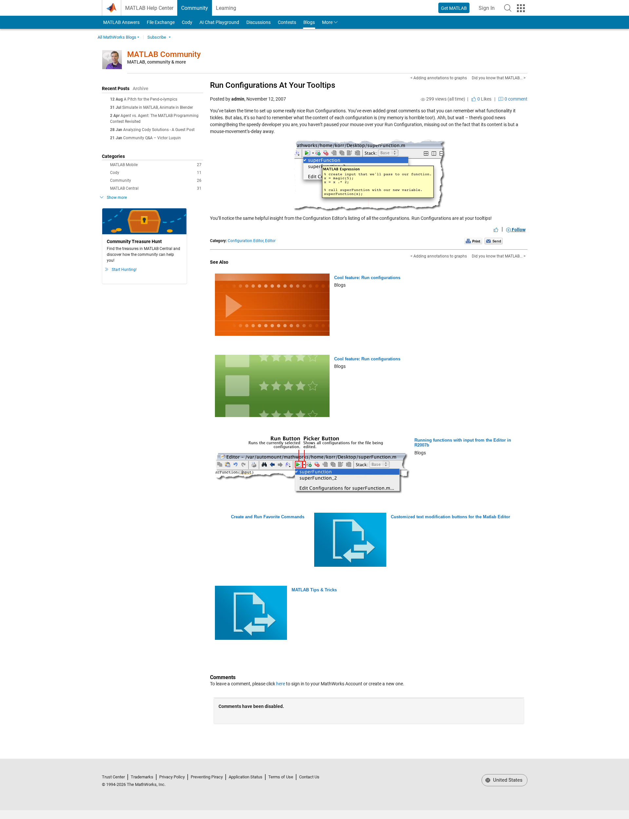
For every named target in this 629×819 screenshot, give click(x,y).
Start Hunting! (124, 269)
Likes (483, 99)
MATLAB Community (164, 54)
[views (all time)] (423, 99)
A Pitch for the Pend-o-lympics (150, 99)
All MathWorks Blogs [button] (117, 37)
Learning (226, 8)
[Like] (496, 229)
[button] (507, 8)
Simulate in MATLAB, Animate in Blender (157, 107)
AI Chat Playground (219, 22)
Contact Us (309, 776)
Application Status (245, 776)
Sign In (489, 10)
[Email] (493, 240)
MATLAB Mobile (155, 164)
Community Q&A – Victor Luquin (152, 138)
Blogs (309, 22)
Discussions (258, 22)
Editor (270, 240)
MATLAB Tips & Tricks (314, 589)
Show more (117, 197)
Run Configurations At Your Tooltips (272, 85)
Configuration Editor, (246, 240)
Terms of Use (280, 776)
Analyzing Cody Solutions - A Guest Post (159, 129)
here (280, 683)
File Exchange (161, 22)
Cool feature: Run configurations (367, 277)
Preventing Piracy (207, 776)
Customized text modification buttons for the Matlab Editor (450, 516)
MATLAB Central (155, 188)
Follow (518, 229)
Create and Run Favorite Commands (267, 516)
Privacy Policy (172, 776)
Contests (287, 22)
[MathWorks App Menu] (521, 8)
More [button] (327, 22)
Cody (187, 22)
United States (507, 780)
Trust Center (113, 776)
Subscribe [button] (156, 37)
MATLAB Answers (121, 22)
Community (194, 8)
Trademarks (142, 776)
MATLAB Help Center (149, 8)
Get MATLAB (454, 8)
